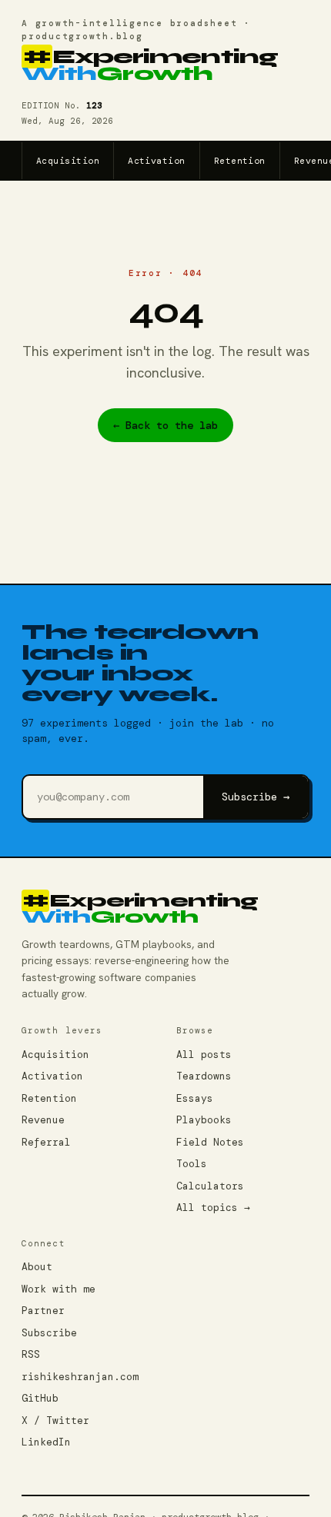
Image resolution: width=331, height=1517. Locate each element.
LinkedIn (46, 1442)
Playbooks (204, 1119)
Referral (46, 1142)
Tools (191, 1163)
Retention (240, 161)
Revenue (43, 1119)
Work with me (58, 1289)
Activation (157, 161)
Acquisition (67, 161)
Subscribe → (255, 796)
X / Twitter (55, 1420)
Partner (43, 1310)
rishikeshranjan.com (80, 1376)
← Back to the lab (165, 425)
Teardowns (204, 1076)
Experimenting (150, 65)
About (37, 1266)
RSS (31, 1354)
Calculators (210, 1186)
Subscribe (49, 1332)
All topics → (213, 1207)
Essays (194, 1098)
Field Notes (210, 1142)
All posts (204, 1054)
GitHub (40, 1398)
